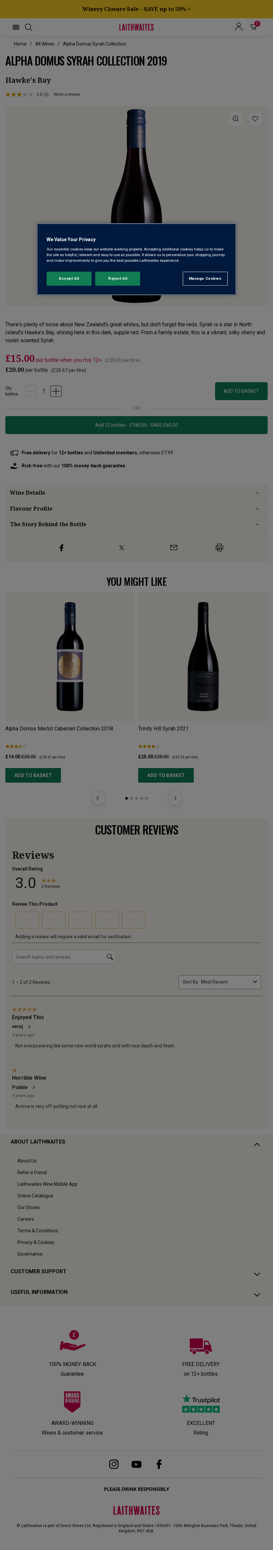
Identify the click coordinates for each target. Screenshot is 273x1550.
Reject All (118, 278)
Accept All (69, 278)
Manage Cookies (205, 278)
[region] (136, 259)
